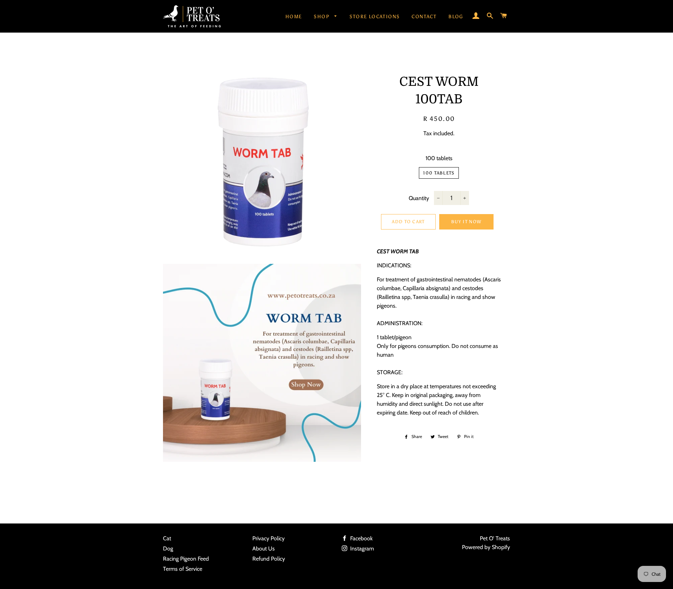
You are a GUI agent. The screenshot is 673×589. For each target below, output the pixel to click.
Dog (168, 548)
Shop (322, 17)
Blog (455, 17)
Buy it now (466, 221)
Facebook (361, 538)
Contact (424, 17)
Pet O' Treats (495, 538)
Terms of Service (182, 569)
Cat (167, 538)
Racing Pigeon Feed (186, 558)
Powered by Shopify (486, 547)
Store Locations (374, 17)
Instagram (361, 548)
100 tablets (439, 158)
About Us (263, 548)
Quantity (419, 198)
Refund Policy (268, 558)
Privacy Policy (268, 538)
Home (293, 17)
